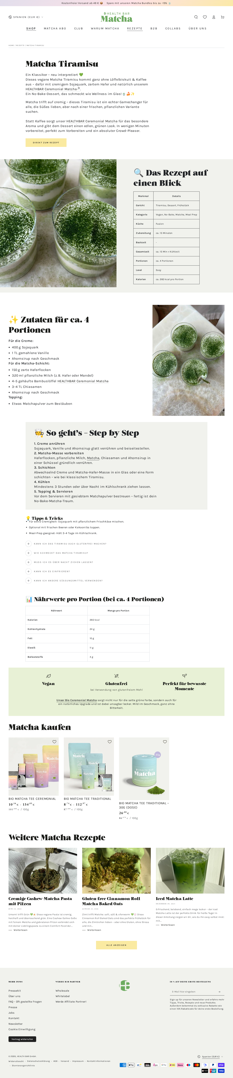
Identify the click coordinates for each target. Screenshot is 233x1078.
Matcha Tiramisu (35, 45)
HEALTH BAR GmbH (26, 1056)
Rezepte (20, 45)
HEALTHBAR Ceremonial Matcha (51, 89)
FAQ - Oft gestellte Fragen (25, 1001)
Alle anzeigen (116, 945)
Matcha (93, 458)
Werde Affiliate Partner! (71, 1001)
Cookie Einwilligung (22, 1029)
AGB (55, 1061)
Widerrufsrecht (16, 1061)
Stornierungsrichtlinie (23, 1065)
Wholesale (62, 990)
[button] (196, 17)
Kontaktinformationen (98, 1061)
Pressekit (15, 990)
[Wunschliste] (204, 17)
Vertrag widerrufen (22, 1039)
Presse (13, 1007)
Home (11, 45)
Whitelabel (63, 996)
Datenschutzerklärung (38, 1061)
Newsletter (16, 1023)
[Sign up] (220, 992)
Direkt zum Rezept (46, 142)
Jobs (11, 1012)
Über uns (14, 996)
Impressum (78, 1061)
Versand (65, 1061)
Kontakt (14, 1018)
